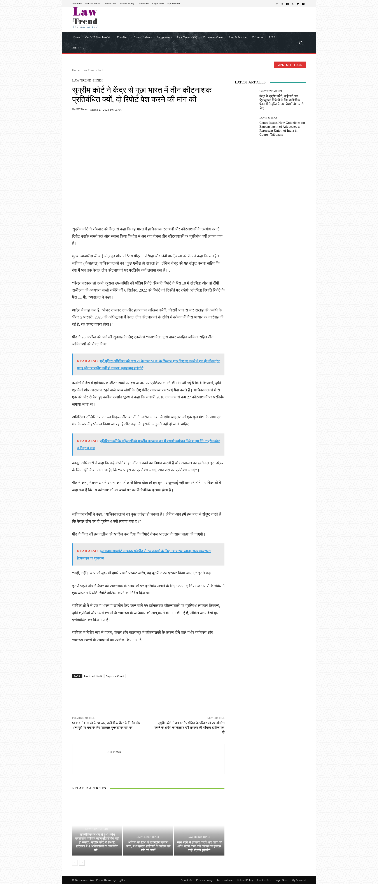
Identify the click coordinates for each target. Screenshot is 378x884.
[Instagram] (282, 3)
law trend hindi (93, 676)
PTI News (82, 109)
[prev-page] (75, 863)
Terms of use (225, 880)
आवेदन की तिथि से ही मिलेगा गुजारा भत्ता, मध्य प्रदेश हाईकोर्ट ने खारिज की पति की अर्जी (148, 846)
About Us (186, 880)
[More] (127, 123)
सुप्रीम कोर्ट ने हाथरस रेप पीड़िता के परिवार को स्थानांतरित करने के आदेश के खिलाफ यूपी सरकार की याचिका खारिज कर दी (189, 727)
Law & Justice (268, 118)
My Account (299, 880)
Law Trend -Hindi (92, 70)
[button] (301, 42)
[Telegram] (287, 3)
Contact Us (264, 880)
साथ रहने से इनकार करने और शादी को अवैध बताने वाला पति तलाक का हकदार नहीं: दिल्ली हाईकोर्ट (199, 846)
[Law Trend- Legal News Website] (103, 17)
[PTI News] (90, 759)
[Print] (106, 123)
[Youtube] (303, 3)
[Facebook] (277, 3)
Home (76, 70)
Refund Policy (245, 880)
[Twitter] (292, 3)
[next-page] (82, 863)
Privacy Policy (204, 880)
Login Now (281, 880)
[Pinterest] (116, 123)
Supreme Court (115, 676)
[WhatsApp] (86, 123)
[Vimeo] (298, 3)
